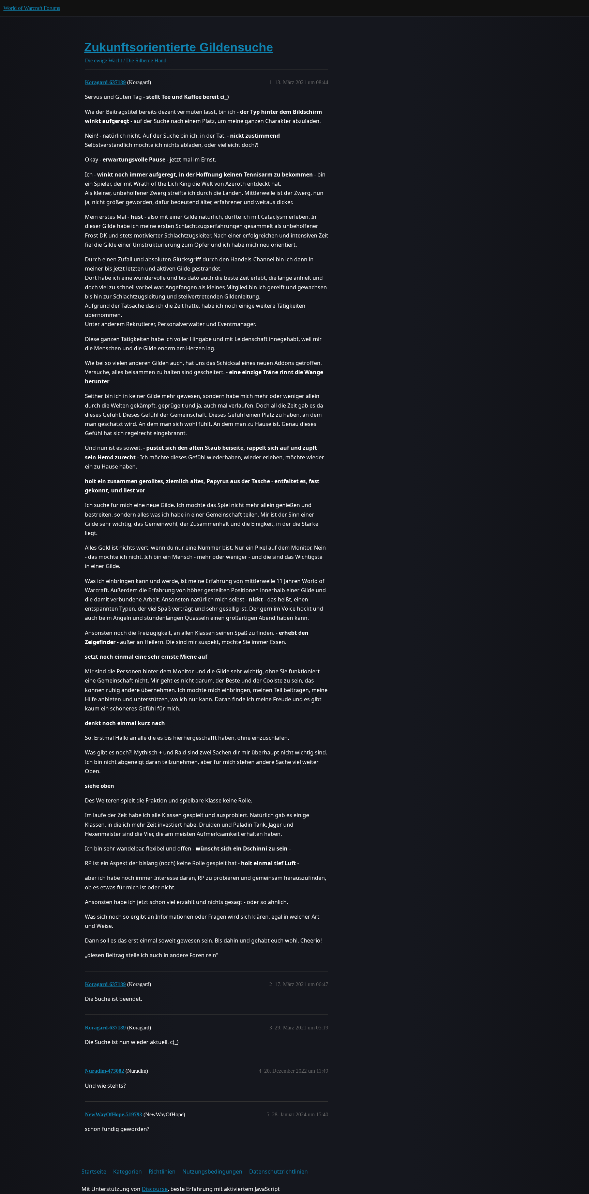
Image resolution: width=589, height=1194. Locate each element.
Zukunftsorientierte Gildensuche (178, 47)
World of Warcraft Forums (31, 8)
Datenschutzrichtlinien (278, 1171)
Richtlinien (162, 1171)
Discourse (155, 1189)
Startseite (93, 1171)
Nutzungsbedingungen (212, 1171)
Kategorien (127, 1171)
